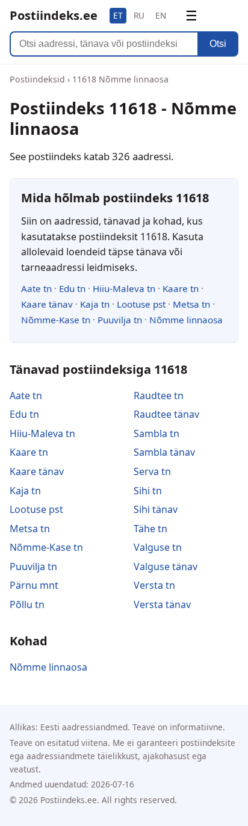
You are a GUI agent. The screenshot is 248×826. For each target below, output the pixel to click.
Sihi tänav (156, 509)
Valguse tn (158, 547)
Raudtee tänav (166, 414)
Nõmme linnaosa (186, 320)
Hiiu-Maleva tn (124, 288)
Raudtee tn (159, 395)
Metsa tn (191, 304)
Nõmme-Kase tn (55, 320)
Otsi (217, 44)
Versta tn (154, 585)
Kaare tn (181, 288)
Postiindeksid (37, 79)
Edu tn (72, 288)
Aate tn (36, 288)
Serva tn (152, 471)
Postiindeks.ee (54, 15)
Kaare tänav (47, 304)
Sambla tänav (164, 452)
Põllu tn (27, 604)
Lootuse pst (141, 304)
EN (160, 15)
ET (118, 15)
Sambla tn (156, 433)
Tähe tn (150, 528)
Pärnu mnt (34, 585)
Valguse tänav (165, 566)
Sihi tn (148, 490)
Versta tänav (162, 604)
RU (139, 15)
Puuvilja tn (120, 320)
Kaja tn (95, 304)
